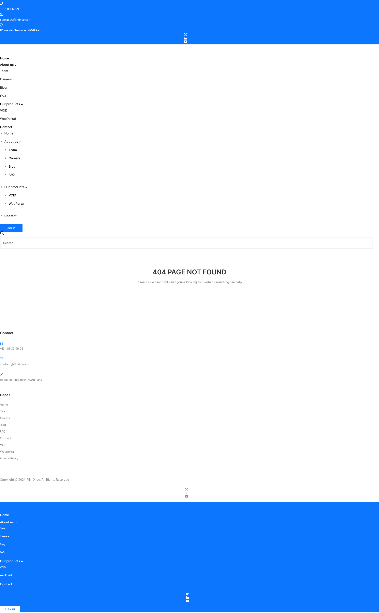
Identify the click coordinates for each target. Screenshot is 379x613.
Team (4, 71)
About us (7, 65)
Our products (10, 104)
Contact (6, 127)
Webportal (7, 451)
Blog (3, 87)
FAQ (3, 96)
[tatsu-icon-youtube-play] (186, 41)
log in (11, 227)
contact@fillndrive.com (15, 20)
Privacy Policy (9, 458)
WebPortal (8, 119)
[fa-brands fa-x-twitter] (186, 35)
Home (4, 58)
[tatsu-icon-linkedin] (186, 38)
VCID (4, 110)
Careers (6, 79)
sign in (10, 609)
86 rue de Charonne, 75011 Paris (21, 30)
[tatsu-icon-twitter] (188, 594)
